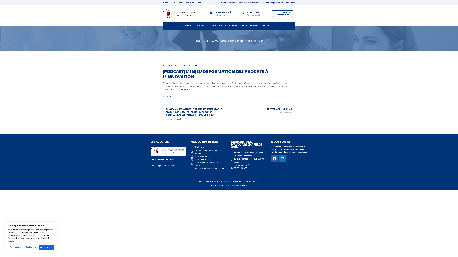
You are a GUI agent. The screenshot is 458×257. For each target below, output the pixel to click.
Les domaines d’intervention (223, 26)
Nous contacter (250, 26)
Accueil (188, 26)
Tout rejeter (31, 247)
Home (197, 41)
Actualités (268, 26)
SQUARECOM (253, 181)
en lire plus (167, 96)
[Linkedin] (282, 158)
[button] (282, 13)
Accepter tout (46, 247)
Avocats (201, 26)
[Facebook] (274, 158)
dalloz (189, 65)
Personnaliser (15, 247)
